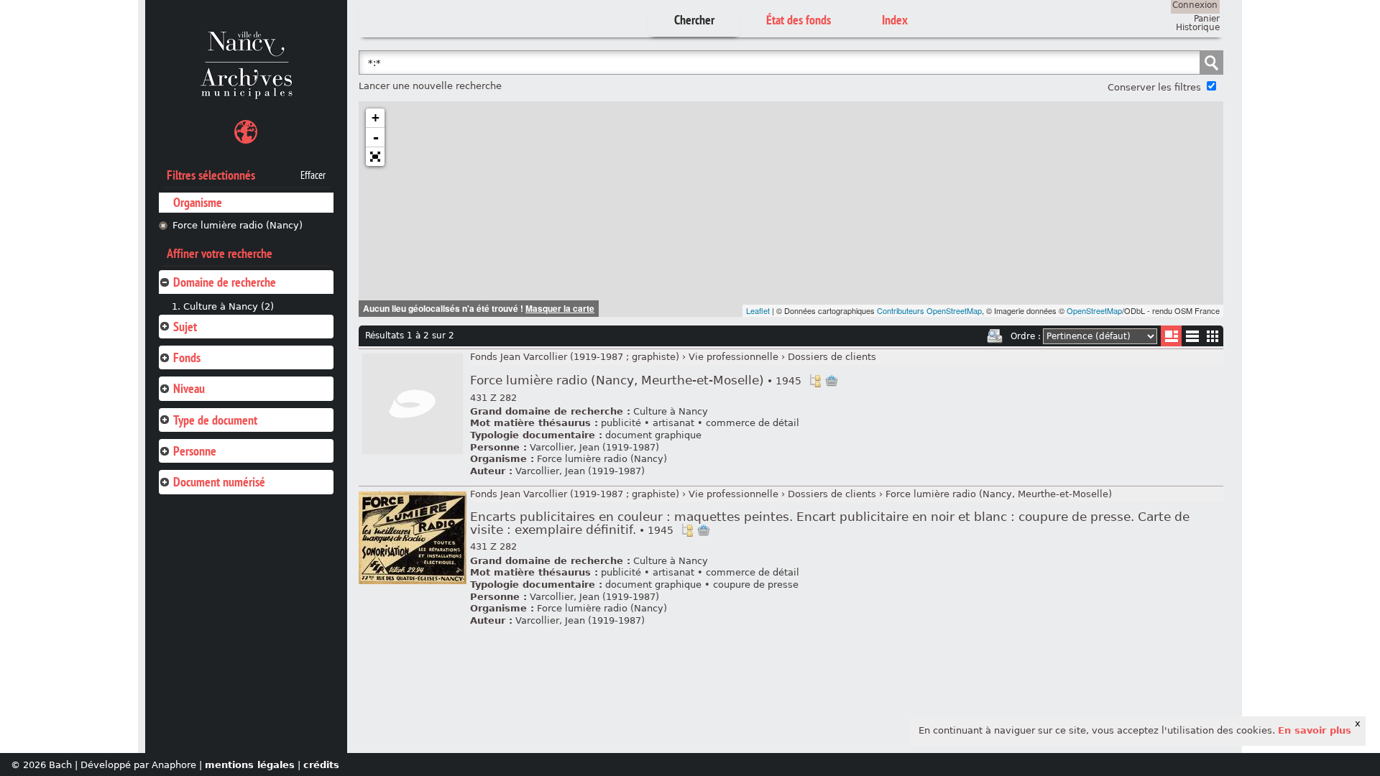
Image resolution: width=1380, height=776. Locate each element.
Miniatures (1212, 335)
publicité (621, 422)
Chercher (694, 19)
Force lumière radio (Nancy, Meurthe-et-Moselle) (635, 380)
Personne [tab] (194, 451)
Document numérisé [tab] (219, 482)
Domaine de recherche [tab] (224, 282)
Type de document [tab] (215, 420)
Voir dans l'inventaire (815, 380)
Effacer (313, 175)
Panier (1207, 19)
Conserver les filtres (1154, 87)
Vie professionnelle (733, 356)
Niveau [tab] (189, 388)
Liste (1171, 335)
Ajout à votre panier (831, 380)
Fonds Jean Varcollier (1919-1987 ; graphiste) (574, 356)
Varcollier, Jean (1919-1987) (594, 447)
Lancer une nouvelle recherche (430, 85)
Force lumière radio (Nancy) (237, 225)
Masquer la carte (559, 308)
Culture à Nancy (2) (228, 306)
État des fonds (798, 19)
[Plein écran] (375, 156)
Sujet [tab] (185, 326)
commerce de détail (752, 422)
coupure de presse (756, 584)
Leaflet (758, 310)
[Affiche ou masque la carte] (246, 134)
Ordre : (1026, 336)
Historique (1198, 27)
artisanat (673, 422)
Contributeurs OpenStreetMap (929, 310)
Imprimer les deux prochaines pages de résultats (994, 336)
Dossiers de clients (832, 356)
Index (895, 19)
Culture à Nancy (670, 411)
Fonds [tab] (187, 357)
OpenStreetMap (1094, 310)
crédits (321, 764)
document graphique (653, 435)
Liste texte (1192, 338)
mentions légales (250, 764)
